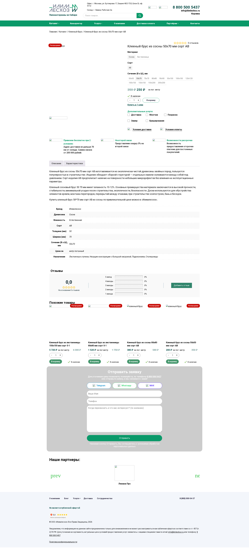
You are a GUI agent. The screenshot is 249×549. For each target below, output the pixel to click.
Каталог (63, 31)
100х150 (132, 83)
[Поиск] (140, 15)
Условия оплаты (173, 129)
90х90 (161, 78)
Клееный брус (75, 31)
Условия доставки (142, 129)
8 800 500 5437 (186, 7)
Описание (56, 163)
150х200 (151, 83)
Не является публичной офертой (64, 508)
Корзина (195, 13)
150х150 (142, 83)
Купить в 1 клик (135, 105)
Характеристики (74, 163)
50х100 (170, 78)
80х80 (154, 78)
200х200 (161, 83)
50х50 (131, 78)
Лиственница (143, 57)
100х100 (179, 78)
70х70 (146, 78)
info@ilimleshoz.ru (190, 10)
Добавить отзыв (181, 285)
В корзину (151, 100)
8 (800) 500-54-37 (187, 498)
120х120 (189, 78)
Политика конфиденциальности (63, 542)
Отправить (124, 438)
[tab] (56, 163)
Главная (53, 31)
